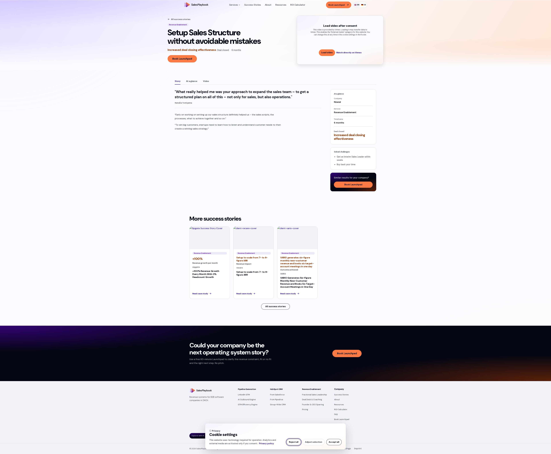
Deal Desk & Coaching (312, 399)
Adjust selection (313, 442)
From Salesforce (277, 394)
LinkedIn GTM (244, 394)
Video (206, 81)
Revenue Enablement (311, 389)
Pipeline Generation (247, 389)
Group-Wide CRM (278, 404)
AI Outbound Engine (247, 399)
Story (177, 81)
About (268, 4)
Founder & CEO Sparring (313, 404)
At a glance (191, 81)
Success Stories (252, 4)
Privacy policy (266, 443)
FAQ (336, 414)
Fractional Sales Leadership (314, 394)
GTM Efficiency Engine (247, 404)
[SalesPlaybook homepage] (196, 5)
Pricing (305, 409)
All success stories (180, 19)
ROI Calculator (297, 4)
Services (233, 4)
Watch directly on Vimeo (349, 52)
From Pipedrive (276, 399)
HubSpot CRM (276, 389)
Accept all (334, 442)
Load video (327, 52)
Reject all (293, 442)
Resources (280, 4)
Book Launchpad (182, 58)
